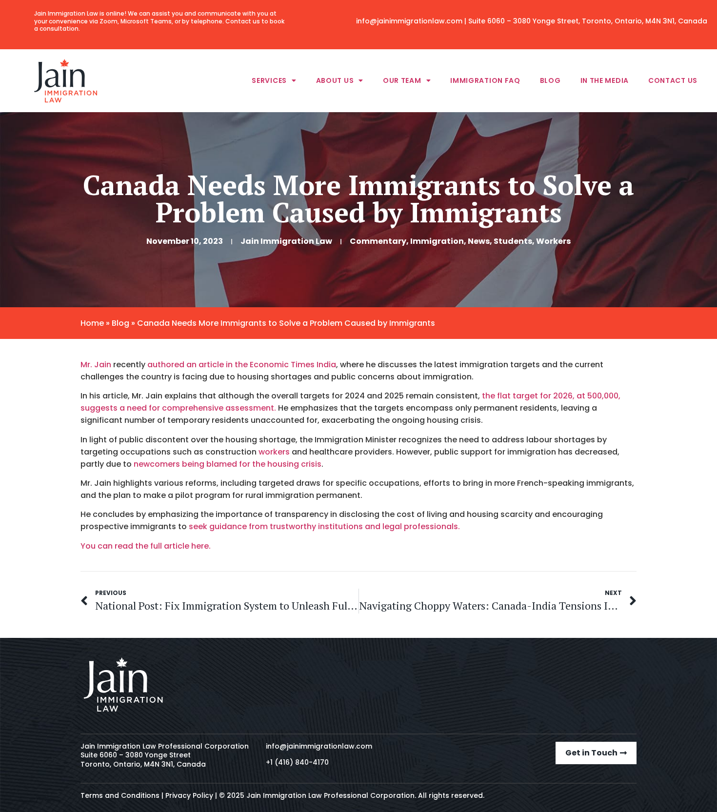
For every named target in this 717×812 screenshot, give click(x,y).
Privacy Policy (189, 795)
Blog (550, 80)
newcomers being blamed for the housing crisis (227, 464)
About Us (335, 80)
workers (275, 451)
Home (92, 323)
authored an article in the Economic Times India (241, 364)
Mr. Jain (95, 364)
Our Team (402, 80)
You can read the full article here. (145, 546)
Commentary (378, 241)
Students (513, 241)
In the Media (604, 80)
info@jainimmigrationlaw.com (409, 21)
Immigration (437, 241)
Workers (553, 241)
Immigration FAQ (485, 80)
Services (269, 80)
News (479, 241)
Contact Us (672, 80)
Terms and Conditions (119, 795)
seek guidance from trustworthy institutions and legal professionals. (323, 526)
